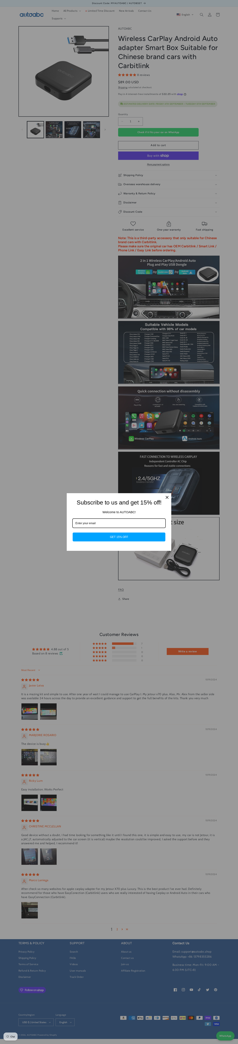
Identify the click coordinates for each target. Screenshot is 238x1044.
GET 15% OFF (119, 536)
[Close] (167, 497)
